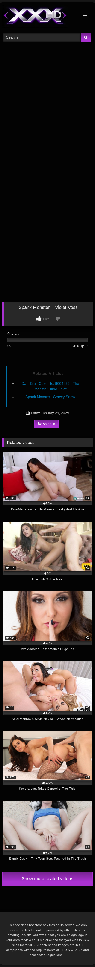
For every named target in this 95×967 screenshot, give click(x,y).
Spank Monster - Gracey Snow (50, 397)
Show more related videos (47, 878)
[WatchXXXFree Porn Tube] (39, 17)
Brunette (49, 424)
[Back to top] (81, 953)
